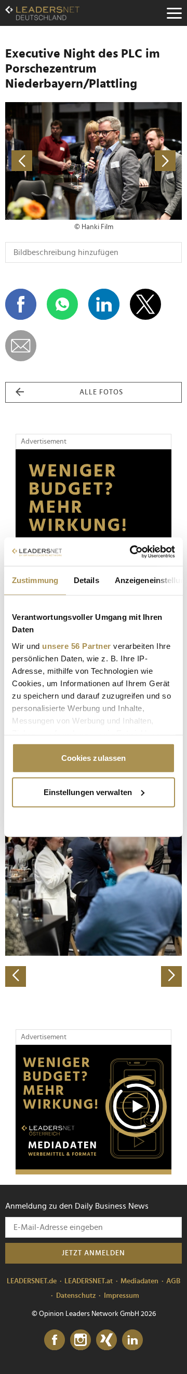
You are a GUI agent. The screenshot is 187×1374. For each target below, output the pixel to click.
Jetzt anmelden (93, 1253)
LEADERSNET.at (88, 1281)
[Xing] (106, 1340)
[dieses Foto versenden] (20, 345)
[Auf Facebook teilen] (20, 304)
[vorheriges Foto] (49, 161)
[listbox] (93, 900)
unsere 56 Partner (76, 645)
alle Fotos (101, 392)
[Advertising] (93, 1109)
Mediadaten (139, 1281)
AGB (173, 1281)
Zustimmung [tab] (35, 580)
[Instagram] (80, 1340)
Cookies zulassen (93, 758)
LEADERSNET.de (32, 1281)
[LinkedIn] (132, 1340)
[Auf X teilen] (145, 304)
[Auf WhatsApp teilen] (62, 304)
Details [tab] (86, 580)
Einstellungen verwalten (88, 791)
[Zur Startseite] (42, 13)
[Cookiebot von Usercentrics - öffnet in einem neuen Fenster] (132, 551)
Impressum (121, 1295)
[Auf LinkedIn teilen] (103, 304)
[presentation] (15, 976)
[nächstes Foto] (138, 161)
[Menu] (174, 13)
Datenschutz (76, 1295)
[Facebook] (54, 1340)
